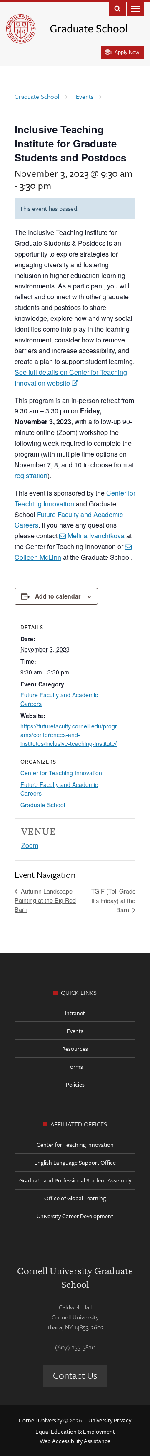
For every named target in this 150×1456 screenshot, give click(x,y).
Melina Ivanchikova (96, 535)
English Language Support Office (75, 1162)
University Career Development (75, 1216)
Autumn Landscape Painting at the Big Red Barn (45, 900)
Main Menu (135, 8)
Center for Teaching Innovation (61, 773)
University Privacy (109, 1420)
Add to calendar (57, 596)
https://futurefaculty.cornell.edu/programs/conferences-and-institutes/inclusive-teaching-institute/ (68, 735)
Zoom (29, 845)
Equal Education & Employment (75, 1431)
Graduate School (42, 805)
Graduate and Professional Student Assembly (75, 1180)
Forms (75, 1066)
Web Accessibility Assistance (75, 1440)
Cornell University (40, 1420)
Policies (75, 1084)
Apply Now (127, 52)
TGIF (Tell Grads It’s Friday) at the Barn (113, 900)
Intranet (75, 1013)
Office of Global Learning (75, 1198)
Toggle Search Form (117, 8)
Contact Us (75, 1375)
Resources (75, 1048)
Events (75, 1030)
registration (31, 475)
